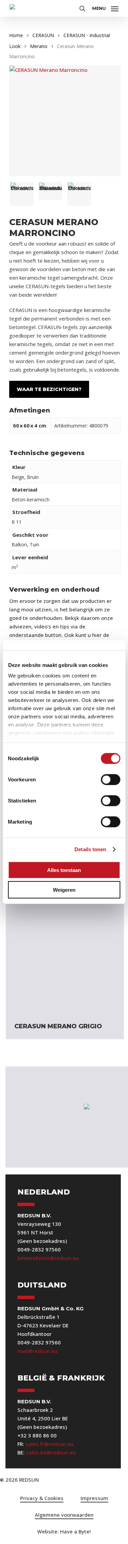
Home (16, 35)
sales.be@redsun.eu (51, 1452)
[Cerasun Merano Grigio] (65, 955)
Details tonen (90, 849)
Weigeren (64, 890)
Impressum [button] (94, 1498)
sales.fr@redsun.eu (49, 1443)
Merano (38, 46)
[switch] (110, 779)
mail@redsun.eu (37, 1350)
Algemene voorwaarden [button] (64, 1514)
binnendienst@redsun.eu (48, 1257)
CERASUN (43, 35)
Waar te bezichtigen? (49, 389)
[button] (105, 7)
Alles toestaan (64, 870)
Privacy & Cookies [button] (41, 1498)
